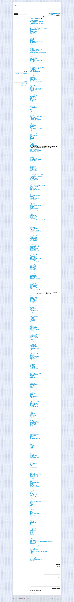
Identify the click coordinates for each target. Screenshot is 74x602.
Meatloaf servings (33, 247)
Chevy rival (32, 206)
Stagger (31, 453)
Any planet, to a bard (33, 216)
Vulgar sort (31, 33)
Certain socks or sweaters (34, 208)
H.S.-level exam (32, 96)
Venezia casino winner (33, 441)
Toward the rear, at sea (34, 158)
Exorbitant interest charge (34, 200)
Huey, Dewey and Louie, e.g (34, 91)
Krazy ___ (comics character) (35, 254)
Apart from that (32, 416)
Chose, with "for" (33, 400)
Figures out (31, 105)
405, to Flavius (32, 142)
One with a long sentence (34, 179)
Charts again (32, 126)
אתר (59, 573)
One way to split (32, 473)
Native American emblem (34, 243)
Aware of (31, 412)
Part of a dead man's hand (34, 68)
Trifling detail (32, 157)
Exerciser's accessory (33, 510)
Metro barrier (32, 484)
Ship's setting (32, 165)
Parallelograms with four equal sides (36, 176)
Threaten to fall (32, 39)
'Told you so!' (32, 144)
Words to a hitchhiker (33, 297)
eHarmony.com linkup (33, 275)
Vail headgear (32, 304)
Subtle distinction (32, 320)
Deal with (31, 394)
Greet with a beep (33, 506)
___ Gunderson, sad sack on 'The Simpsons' (37, 21)
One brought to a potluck (34, 476)
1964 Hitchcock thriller (33, 287)
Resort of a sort (32, 464)
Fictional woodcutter (33, 107)
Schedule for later (33, 328)
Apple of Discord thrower (34, 135)
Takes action (32, 450)
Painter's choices (32, 177)
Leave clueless (32, 253)
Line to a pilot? (32, 82)
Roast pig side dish (33, 167)
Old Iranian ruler (33, 180)
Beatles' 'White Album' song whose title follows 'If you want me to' (41, 541)
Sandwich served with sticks (34, 329)
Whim (31, 26)
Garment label (32, 196)
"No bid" (31, 420)
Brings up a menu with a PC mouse (36, 128)
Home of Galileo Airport (34, 374)
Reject (31, 466)
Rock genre (32, 461)
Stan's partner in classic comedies (35, 230)
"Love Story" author (33, 421)
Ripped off (31, 462)
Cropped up (32, 397)
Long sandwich (32, 366)
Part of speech (32, 347)
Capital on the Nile (33, 283)
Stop (30, 161)
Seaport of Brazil (32, 233)
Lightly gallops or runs (33, 190)
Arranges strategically (33, 544)
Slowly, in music (32, 456)
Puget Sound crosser (33, 336)
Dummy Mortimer (33, 515)
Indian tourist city (33, 499)
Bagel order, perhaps (33, 285)
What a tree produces (33, 152)
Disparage (31, 391)
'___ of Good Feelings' (33, 218)
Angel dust (31, 136)
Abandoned (32, 141)
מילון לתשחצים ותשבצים (24, 85)
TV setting (31, 156)
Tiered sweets (32, 313)
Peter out (31, 66)
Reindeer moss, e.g (33, 59)
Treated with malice (33, 36)
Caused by (31, 529)
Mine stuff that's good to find (34, 183)
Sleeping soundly (32, 325)
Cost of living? (32, 521)
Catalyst (31, 127)
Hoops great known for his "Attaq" (36, 373)
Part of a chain (32, 69)
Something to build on (33, 455)
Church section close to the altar (35, 205)
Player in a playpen (33, 236)
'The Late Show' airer (33, 145)
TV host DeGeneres (33, 308)
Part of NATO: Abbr (33, 470)
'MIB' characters (32, 554)
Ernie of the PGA (33, 273)
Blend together (32, 409)
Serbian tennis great (33, 326)
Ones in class (32, 352)
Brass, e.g (31, 531)
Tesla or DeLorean (33, 226)
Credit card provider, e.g (34, 118)
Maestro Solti (32, 490)
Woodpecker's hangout (33, 298)
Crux (30, 519)
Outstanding (32, 472)
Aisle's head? (32, 138)
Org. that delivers (33, 70)
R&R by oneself (32, 61)
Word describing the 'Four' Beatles (35, 150)
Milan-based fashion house (34, 246)
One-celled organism (33, 178)
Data (30, 395)
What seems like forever (34, 439)
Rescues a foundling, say (34, 57)
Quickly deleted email (33, 170)
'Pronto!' (31, 553)
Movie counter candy (33, 357)
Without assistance (33, 299)
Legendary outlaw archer (34, 368)
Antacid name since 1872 (34, 546)
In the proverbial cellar (33, 256)
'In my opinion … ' (33, 556)
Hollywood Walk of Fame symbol (35, 501)
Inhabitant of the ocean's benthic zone (36, 88)
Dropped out (32, 111)
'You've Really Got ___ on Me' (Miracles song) (40, 219)
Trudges (31, 444)
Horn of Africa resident (34, 372)
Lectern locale (32, 369)
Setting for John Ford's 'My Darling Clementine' (38, 52)
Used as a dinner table (33, 305)
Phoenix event (32, 65)
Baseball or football (33, 542)
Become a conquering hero (34, 213)
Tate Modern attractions (34, 316)
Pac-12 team (32, 471)
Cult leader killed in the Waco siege (36, 116)
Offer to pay (32, 478)
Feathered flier (32, 386)
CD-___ (31, 209)
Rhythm (31, 56)
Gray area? (31, 194)
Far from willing (32, 272)
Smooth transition (33, 46)
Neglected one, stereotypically (35, 76)
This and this (32, 449)
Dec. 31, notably (32, 203)
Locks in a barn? (32, 491)
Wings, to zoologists (33, 25)
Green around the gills (33, 262)
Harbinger (31, 505)
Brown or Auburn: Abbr (34, 406)
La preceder (32, 83)
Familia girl (32, 509)
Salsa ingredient (32, 330)
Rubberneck (32, 460)
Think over (31, 40)
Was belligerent (32, 32)
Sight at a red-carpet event (34, 50)
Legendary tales (32, 367)
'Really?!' (31, 552)
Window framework (33, 300)
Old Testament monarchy (34, 353)
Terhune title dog (32, 227)
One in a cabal (32, 241)
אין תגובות (51, 14)
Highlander (31, 502)
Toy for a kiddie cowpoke (34, 310)
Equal (31, 109)
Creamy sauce (32, 520)
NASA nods (32, 481)
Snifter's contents (32, 163)
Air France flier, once (33, 217)
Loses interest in (32, 364)
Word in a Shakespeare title (34, 149)
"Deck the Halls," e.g (33, 423)
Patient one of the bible (33, 237)
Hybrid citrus (32, 90)
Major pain (31, 489)
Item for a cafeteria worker (34, 86)
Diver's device (32, 390)
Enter (31, 110)
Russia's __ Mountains (33, 331)
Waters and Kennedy (33, 31)
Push (30, 171)
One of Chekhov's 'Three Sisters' (35, 474)
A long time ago (32, 419)
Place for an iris (32, 175)
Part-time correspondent (34, 346)
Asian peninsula (32, 413)
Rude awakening (32, 332)
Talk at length (32, 317)
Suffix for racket (32, 319)
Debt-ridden (32, 115)
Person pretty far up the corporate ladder (37, 67)
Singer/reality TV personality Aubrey (36, 49)
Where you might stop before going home (37, 27)
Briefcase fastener (33, 530)
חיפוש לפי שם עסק (25, 16)
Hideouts (31, 93)
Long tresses (32, 365)
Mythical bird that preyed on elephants (36, 244)
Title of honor (32, 448)
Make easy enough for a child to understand (37, 185)
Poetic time (31, 339)
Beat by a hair (32, 214)
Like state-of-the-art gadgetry (35, 250)
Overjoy (31, 349)
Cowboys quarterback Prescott (35, 278)
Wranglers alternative (33, 296)
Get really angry (32, 383)
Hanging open (32, 192)
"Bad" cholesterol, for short (34, 426)
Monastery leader (33, 358)
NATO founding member (34, 480)
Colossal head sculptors (34, 122)
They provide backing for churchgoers (36, 41)
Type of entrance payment (34, 155)
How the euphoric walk (34, 257)
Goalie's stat (32, 263)
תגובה (59, 577)
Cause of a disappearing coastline (35, 210)
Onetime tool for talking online (35, 71)
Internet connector (33, 371)
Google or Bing (32, 380)
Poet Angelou (32, 340)
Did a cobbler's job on (33, 113)
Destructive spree (32, 393)
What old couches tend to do (34, 29)
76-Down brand (32, 548)
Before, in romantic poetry (34, 212)
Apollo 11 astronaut (33, 415)
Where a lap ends (33, 301)
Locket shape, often (33, 188)
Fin (30, 104)
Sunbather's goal (32, 229)
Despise (31, 202)
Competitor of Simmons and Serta (35, 279)
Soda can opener (32, 323)
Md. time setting (32, 184)
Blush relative (32, 534)
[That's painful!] (32, 22)
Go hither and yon (33, 265)
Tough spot (31, 312)
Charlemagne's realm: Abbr (34, 401)
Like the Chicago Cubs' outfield (35, 189)
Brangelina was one (33, 129)
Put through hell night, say (34, 235)
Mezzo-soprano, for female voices (35, 79)
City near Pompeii (33, 399)
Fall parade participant (34, 388)
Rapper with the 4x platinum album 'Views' (37, 60)
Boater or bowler (32, 533)
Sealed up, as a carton (33, 327)
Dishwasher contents (33, 392)
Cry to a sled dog (32, 117)
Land (30, 492)
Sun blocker (32, 452)
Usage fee (31, 306)
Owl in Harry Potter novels (34, 348)
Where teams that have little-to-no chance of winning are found (40, 28)
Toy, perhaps (32, 446)
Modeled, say (32, 483)
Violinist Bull (32, 224)
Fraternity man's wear (33, 269)
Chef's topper (32, 207)
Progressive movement (33, 467)
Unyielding (31, 442)
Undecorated (32, 307)
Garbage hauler (32, 267)
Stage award (32, 454)
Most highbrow (32, 182)
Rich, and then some (33, 463)
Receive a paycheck (33, 169)
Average (31, 134)
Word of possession (33, 435)
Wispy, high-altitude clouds (34, 151)
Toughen (31, 447)
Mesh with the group (33, 360)
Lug (30, 361)
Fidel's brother (32, 106)
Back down (31, 411)
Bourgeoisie (32, 130)
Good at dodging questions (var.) (35, 195)
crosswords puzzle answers (34, 18)
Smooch (31, 47)
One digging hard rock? (34, 475)
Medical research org (33, 485)
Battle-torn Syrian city (33, 133)
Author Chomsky (33, 543)
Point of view (32, 338)
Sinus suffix (32, 48)
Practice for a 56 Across (34, 337)
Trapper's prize (32, 225)
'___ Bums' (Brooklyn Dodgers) (35, 289)
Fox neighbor (32, 101)
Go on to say (32, 381)
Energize (31, 512)
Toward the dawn (33, 311)
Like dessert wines (33, 251)
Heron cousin (32, 503)
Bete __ (31, 537)
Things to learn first (33, 315)
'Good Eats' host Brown (34, 557)
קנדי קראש (26, 87)
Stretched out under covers (34, 160)
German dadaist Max (33, 266)
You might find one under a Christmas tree (37, 23)
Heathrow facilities (33, 94)
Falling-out (31, 387)
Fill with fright (32, 385)
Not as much (32, 479)
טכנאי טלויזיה (25, 81)
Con (30, 524)
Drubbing (31, 516)
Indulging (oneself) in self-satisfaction (36, 89)
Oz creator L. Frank (33, 240)
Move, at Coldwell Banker (34, 482)
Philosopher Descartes (33, 343)
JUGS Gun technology (33, 255)
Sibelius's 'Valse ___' (33, 51)
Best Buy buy (32, 538)
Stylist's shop (32, 321)
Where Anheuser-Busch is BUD (35, 438)
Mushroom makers (33, 78)
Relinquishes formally (33, 334)
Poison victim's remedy (33, 64)
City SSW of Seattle (33, 123)
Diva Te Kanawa (32, 518)
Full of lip (31, 100)
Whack (31, 30)
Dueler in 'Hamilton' (33, 276)
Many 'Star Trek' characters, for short (36, 81)
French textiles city (33, 268)
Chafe (31, 402)
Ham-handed (32, 379)
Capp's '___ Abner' (33, 282)
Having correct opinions (34, 95)
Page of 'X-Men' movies (34, 239)
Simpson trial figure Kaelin (34, 457)
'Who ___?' (31, 143)
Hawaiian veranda (33, 377)
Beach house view (33, 410)
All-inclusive (32, 137)
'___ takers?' (32, 288)
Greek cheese (32, 193)
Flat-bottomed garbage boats (34, 198)
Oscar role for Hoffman (34, 350)
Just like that (32, 495)
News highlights (32, 75)
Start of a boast (32, 45)
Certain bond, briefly (33, 528)
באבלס (26, 79)
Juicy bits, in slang (33, 85)
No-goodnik (32, 242)
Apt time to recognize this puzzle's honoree (37, 545)
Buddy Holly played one (34, 404)
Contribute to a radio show (34, 120)
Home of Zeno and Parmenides (35, 92)
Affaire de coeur (32, 547)
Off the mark (32, 354)
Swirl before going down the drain (35, 159)
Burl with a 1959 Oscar (34, 284)
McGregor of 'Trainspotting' (34, 486)
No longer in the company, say (35, 74)
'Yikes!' (31, 550)
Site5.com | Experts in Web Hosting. (20, 598)
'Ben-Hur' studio (32, 560)
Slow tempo (32, 324)
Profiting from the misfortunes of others (36, 62)
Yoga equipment (32, 24)
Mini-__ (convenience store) (34, 359)
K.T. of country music (33, 494)
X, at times (31, 433)
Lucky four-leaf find (33, 249)
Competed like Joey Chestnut (35, 280)
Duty (30, 514)
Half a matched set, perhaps (34, 261)
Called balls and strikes (34, 403)
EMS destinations (33, 274)
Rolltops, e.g (32, 234)
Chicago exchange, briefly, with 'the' (36, 527)
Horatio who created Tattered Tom (35, 258)
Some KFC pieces (33, 232)
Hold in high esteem (33, 259)
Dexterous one (32, 114)
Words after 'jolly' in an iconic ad (35, 434)
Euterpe (31, 511)
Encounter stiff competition (34, 513)
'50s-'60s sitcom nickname (34, 549)
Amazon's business (33, 286)
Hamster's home (32, 378)
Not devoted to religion (33, 181)
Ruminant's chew (33, 166)
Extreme (31, 108)
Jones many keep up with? (34, 496)
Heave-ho (31, 504)
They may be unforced (33, 42)
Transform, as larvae (33, 37)
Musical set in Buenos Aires (34, 356)
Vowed (31, 34)
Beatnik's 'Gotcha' (33, 540)
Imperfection (32, 500)
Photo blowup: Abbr (33, 342)
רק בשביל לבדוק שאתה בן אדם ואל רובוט (36, 590)
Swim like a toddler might (34, 228)
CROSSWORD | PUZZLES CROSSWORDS (54, 13)
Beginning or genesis (33, 211)
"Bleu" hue (32, 425)
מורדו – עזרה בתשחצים (24, 83)
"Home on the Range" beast (34, 422)
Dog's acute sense (32, 277)
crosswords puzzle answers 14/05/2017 (48, 16)
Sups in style (32, 318)
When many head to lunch (34, 302)
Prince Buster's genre (33, 63)
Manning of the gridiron (34, 248)
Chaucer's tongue (33, 125)
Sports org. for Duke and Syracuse (35, 231)
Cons (30, 523)
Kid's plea (31, 493)
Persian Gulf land (33, 344)
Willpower (31, 436)
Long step (31, 187)
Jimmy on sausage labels (34, 497)
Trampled (31, 309)
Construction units (33, 522)
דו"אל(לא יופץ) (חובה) (56, 570)
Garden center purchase (34, 384)
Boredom (31, 532)
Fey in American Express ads (35, 508)
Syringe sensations (33, 44)
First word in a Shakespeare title (35, 103)
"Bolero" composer (33, 424)
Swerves (31, 451)
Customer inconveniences (34, 396)
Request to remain (33, 333)
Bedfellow (31, 132)
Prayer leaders (32, 468)
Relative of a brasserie (33, 58)
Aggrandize (32, 139)
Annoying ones (32, 417)
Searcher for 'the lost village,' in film (36, 53)
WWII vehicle (32, 295)
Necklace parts (32, 77)
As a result (31, 414)
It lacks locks (32, 87)
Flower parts (32, 197)
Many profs (32, 80)
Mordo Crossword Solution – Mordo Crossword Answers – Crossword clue (21, 74)
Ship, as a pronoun (33, 164)
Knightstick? (32, 84)
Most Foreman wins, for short (35, 245)
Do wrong (31, 517)
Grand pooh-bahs (33, 97)
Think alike (32, 314)
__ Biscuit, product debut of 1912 (35, 431)
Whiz (30, 437)
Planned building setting (34, 173)
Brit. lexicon (32, 407)
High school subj (32, 375)
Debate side (32, 204)
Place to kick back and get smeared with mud (37, 174)
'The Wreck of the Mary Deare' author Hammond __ (39, 551)
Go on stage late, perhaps (34, 264)
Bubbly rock (32, 405)
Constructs (31, 398)
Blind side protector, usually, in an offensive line (38, 131)
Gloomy (31, 382)
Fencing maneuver (33, 199)
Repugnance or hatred (33, 168)
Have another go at (33, 260)
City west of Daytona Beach (34, 281)
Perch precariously (33, 345)
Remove (31, 465)
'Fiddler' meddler (33, 558)
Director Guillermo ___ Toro (34, 112)
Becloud (31, 539)
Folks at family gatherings (34, 270)
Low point (31, 363)
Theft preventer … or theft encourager (36, 43)
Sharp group (32, 458)
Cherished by (32, 124)
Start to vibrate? (32, 162)
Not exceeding (32, 355)
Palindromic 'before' (33, 238)
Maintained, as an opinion (34, 186)
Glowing (31, 98)
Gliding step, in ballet (33, 99)
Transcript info (32, 445)
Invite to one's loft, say (33, 498)
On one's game (32, 477)
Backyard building (33, 215)
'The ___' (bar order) (33, 291)
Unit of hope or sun (33, 154)
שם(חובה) (58, 566)
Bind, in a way (32, 535)
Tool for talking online (33, 38)
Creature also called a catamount (35, 119)
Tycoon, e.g (31, 443)
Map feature (32, 487)
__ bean (31, 432)
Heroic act (31, 376)
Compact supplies (33, 525)
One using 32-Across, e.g (34, 72)
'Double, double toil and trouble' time (36, 559)
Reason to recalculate (33, 335)
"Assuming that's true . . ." (37, 427)
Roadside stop (32, 55)
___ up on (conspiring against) (35, 20)
